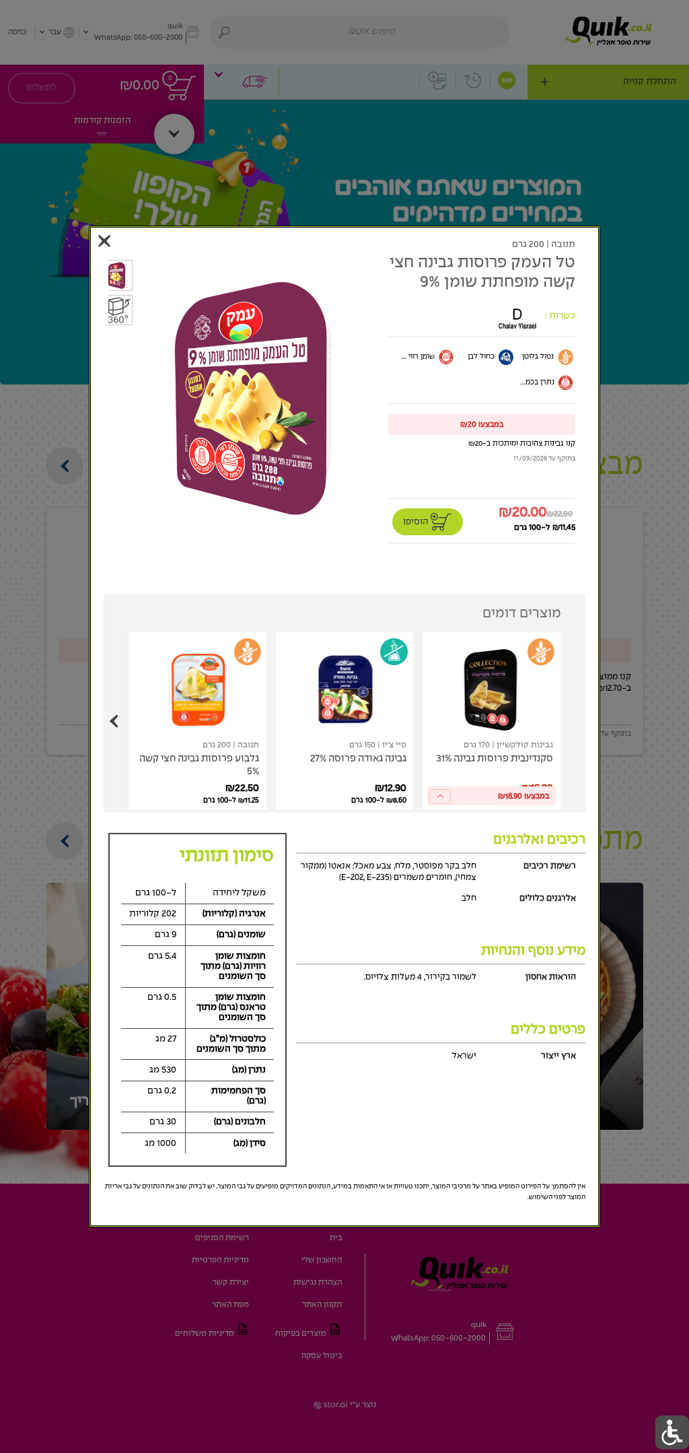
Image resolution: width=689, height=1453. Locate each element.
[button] (481, 424)
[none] (491, 721)
